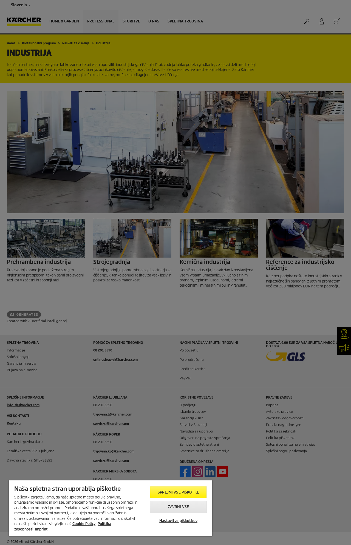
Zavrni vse (178, 506)
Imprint (41, 529)
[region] (110, 508)
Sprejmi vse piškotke (178, 492)
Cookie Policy (83, 523)
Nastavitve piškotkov (178, 520)
